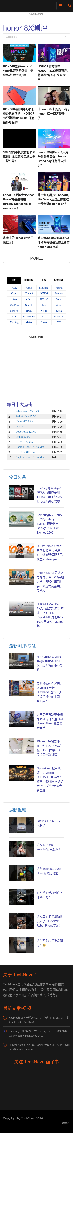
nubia (59, 310)
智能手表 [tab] (58, 280)
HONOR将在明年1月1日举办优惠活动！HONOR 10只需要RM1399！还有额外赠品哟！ (19, 115)
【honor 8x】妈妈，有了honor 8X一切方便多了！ (54, 113)
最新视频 (17, 810)
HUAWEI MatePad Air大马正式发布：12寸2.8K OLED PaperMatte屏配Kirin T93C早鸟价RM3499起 (50, 615)
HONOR (44, 293)
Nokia (44, 310)
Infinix (29, 299)
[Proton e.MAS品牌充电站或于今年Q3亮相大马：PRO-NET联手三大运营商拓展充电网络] (21, 577)
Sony (59, 299)
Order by (11, 37)
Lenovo (14, 310)
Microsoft (59, 316)
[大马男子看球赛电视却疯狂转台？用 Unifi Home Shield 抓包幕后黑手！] (21, 719)
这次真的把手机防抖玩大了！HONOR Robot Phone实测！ (50, 920)
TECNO (44, 299)
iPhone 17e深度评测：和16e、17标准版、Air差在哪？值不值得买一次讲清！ (50, 748)
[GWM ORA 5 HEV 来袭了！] (21, 825)
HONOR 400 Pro (25, 452)
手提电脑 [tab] (28, 280)
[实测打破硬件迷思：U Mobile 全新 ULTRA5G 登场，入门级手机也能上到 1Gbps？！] (21, 688)
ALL (14, 287)
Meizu (29, 322)
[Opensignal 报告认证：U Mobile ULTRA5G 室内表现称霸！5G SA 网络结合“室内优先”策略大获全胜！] (21, 773)
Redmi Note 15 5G (26, 416)
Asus (58, 304)
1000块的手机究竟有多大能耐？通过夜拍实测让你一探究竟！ (19, 156)
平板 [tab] (43, 280)
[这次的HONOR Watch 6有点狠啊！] (21, 849)
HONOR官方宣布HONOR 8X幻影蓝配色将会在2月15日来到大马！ (53, 73)
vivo (14, 299)
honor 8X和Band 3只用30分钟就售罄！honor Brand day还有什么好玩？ (53, 158)
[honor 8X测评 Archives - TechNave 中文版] (35, 5)
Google (29, 304)
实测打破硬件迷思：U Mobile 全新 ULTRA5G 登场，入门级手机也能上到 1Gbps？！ (50, 692)
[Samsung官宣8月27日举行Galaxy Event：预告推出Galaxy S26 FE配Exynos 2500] (21, 519)
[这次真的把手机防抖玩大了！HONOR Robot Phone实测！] (21, 921)
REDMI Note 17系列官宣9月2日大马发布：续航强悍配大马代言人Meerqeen (50, 552)
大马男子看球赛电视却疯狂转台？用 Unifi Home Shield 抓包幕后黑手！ (50, 721)
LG (44, 304)
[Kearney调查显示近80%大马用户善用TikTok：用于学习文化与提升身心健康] (21, 492)
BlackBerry (29, 316)
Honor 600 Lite (24, 421)
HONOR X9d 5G (25, 441)
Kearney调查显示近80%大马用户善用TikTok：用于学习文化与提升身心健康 (39, 1020)
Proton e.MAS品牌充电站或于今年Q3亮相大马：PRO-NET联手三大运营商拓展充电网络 (50, 581)
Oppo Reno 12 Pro (26, 431)
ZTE (58, 322)
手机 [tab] (14, 280)
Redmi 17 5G (23, 436)
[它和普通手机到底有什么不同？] (21, 897)
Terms (65, 1122)
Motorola (14, 316)
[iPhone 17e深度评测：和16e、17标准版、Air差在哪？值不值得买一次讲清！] (21, 746)
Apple (29, 287)
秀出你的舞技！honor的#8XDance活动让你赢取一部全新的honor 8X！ (53, 199)
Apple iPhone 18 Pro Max (30, 457)
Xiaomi (29, 293)
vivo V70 (21, 426)
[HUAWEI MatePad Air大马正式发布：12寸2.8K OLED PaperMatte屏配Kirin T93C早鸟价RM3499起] (21, 608)
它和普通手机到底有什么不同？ (50, 895)
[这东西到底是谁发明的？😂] (21, 945)
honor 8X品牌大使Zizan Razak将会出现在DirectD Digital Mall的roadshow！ (18, 201)
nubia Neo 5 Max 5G (27, 411)
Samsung (44, 287)
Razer (44, 322)
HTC (44, 316)
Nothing (14, 322)
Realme (59, 293)
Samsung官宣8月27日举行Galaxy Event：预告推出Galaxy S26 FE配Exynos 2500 (49, 523)
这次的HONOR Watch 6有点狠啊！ (49, 847)
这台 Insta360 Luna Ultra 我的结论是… (49, 871)
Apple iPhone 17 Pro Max (30, 446)
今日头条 (17, 477)
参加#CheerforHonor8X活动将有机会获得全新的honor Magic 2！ (54, 242)
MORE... (36, 258)
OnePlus (14, 304)
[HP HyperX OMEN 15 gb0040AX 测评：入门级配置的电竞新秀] (21, 661)
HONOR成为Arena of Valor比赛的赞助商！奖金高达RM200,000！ (18, 70)
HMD (29, 310)
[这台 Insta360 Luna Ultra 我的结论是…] (21, 873)
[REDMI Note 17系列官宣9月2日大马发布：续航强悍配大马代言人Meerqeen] (21, 550)
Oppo (14, 293)
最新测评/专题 (22, 645)
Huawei (59, 287)
